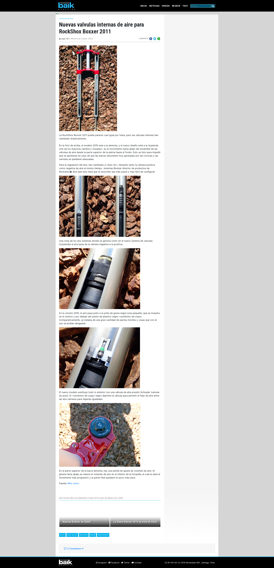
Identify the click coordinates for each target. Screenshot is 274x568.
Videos (166, 6)
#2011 (62, 535)
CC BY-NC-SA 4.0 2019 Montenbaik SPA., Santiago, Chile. (190, 563)
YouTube (137, 563)
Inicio (143, 6)
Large (63, 39)
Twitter (126, 563)
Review (176, 6)
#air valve (72, 535)
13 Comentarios (73, 548)
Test (185, 6)
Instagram (102, 563)
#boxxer (84, 535)
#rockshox (103, 535)
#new (92, 535)
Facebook (114, 563)
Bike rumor (73, 483)
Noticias (154, 6)
